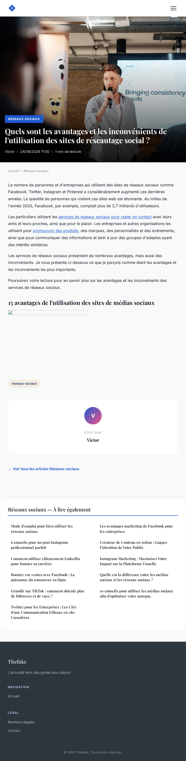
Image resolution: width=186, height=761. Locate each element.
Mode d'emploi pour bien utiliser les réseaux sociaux (42, 529)
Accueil (13, 171)
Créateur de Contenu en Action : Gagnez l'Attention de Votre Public (133, 545)
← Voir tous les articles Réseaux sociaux (43, 469)
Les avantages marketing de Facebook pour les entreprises (136, 529)
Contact (14, 730)
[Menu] (173, 8)
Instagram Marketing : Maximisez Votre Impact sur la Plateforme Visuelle (133, 561)
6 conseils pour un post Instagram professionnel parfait (39, 545)
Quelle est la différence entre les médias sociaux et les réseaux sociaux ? (134, 577)
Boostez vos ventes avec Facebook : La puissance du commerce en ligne (43, 577)
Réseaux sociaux (24, 119)
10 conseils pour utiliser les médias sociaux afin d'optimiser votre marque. (136, 593)
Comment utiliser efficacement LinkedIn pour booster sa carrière (45, 561)
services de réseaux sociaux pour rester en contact (105, 216)
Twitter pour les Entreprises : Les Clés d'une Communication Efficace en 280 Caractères (43, 612)
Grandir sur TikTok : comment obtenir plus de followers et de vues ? (47, 593)
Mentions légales (21, 722)
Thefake (17, 661)
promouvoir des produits (55, 230)
